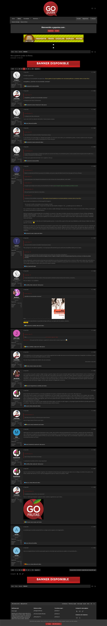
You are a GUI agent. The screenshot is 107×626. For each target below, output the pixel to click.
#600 (94, 547)
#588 (94, 271)
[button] (30, 18)
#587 (94, 238)
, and (33, 86)
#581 (94, 72)
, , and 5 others (37, 385)
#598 (94, 487)
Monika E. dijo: (28, 334)
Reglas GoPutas (38, 610)
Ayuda (84, 603)
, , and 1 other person (37, 104)
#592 (94, 370)
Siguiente (37, 68)
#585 (94, 146)
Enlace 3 (58, 616)
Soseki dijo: (27, 252)
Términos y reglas (72, 603)
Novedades (26, 18)
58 (32, 68)
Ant (13, 68)
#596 (94, 449)
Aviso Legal (79, 603)
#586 (94, 166)
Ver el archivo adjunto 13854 (52, 337)
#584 (94, 128)
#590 (94, 330)
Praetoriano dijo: (28, 189)
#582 (94, 90)
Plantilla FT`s (38, 616)
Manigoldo (14, 57)
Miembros (35, 18)
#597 (94, 468)
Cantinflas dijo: (28, 113)
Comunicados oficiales (40, 613)
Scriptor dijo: (27, 94)
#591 (94, 352)
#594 (94, 410)
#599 (94, 526)
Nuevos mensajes (16, 22)
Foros (19, 18)
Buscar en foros (24, 22)
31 (26, 68)
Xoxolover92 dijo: (28, 414)
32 (28, 68)
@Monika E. (26, 340)
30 (24, 68)
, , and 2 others (34, 366)
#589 (94, 289)
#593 (94, 390)
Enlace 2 (58, 613)
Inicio (13, 18)
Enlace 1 (58, 610)
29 (21, 68)
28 (19, 68)
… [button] (17, 68)
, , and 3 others (35, 142)
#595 (94, 429)
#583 (94, 109)
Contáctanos (65, 603)
